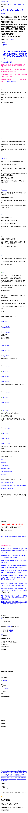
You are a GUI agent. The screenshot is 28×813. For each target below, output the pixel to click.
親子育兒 (11, 630)
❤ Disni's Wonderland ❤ (12, 10)
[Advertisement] (14, 121)
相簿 (4, 42)
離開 (8, 810)
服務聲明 (14, 794)
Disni (2, 618)
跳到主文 (3, 13)
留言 (11, 626)
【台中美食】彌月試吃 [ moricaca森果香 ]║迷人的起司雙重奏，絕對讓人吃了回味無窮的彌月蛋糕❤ (14, 577)
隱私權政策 (24, 792)
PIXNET (6, 792)
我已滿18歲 (3, 810)
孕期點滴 (11, 631)
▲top (2, 634)
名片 (4, 45)
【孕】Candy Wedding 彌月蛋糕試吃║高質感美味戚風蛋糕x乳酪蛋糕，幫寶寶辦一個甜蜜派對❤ (14, 550)
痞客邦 (8, 626)
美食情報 (12, 39)
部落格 (5, 44)
